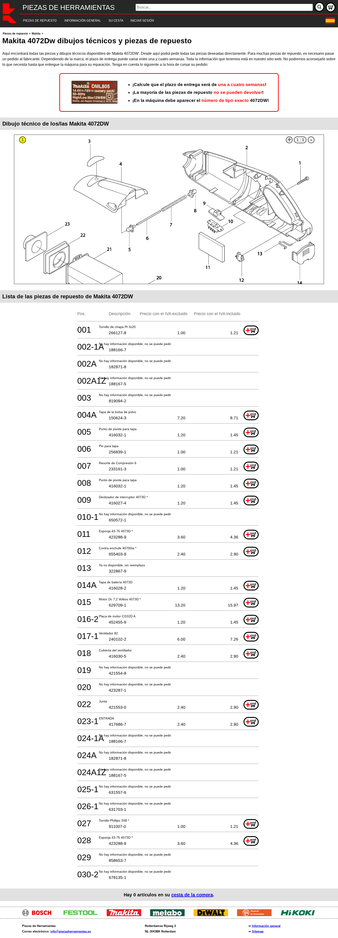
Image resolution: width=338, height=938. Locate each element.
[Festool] (82, 915)
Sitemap (258, 931)
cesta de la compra (192, 894)
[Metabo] (169, 915)
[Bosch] (38, 915)
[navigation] (162, 20)
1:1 (300, 140)
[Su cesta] (330, 7)
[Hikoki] (299, 915)
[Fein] (256, 915)
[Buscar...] (319, 7)
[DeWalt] (212, 915)
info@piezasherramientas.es (70, 931)
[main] (169, 466)
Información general (266, 926)
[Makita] (125, 915)
